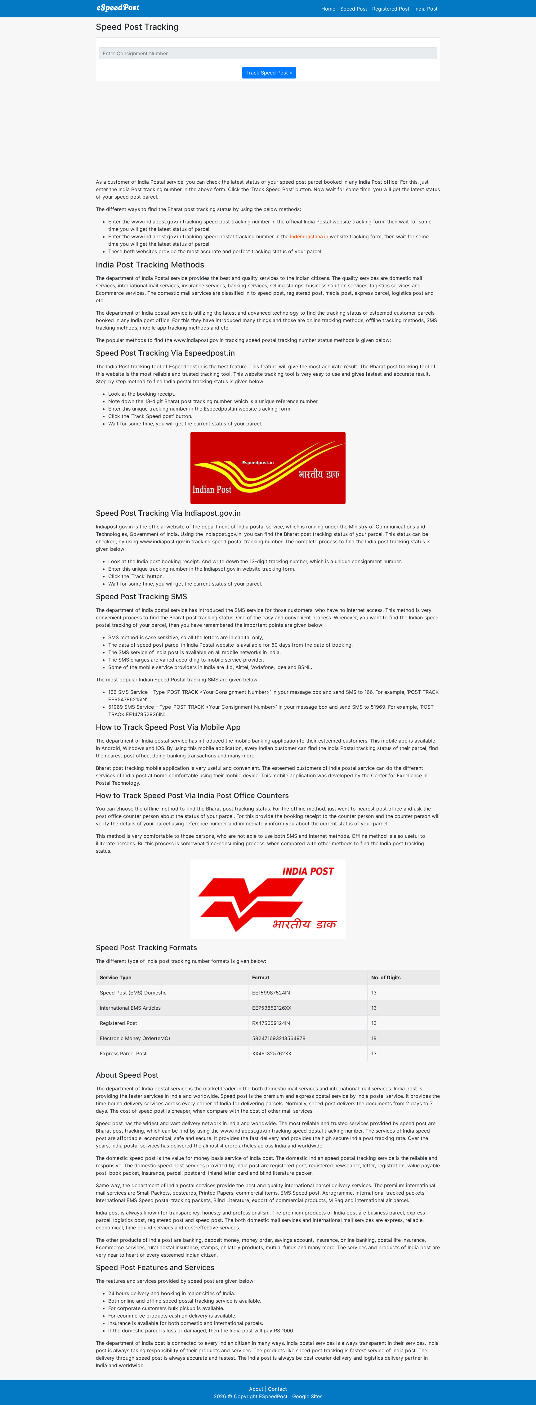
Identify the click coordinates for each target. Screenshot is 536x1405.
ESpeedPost (273, 1396)
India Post (426, 9)
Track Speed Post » (269, 73)
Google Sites (307, 1396)
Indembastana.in (309, 236)
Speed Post (353, 9)
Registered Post (390, 9)
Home (328, 9)
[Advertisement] (268, 129)
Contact (277, 1389)
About (256, 1389)
